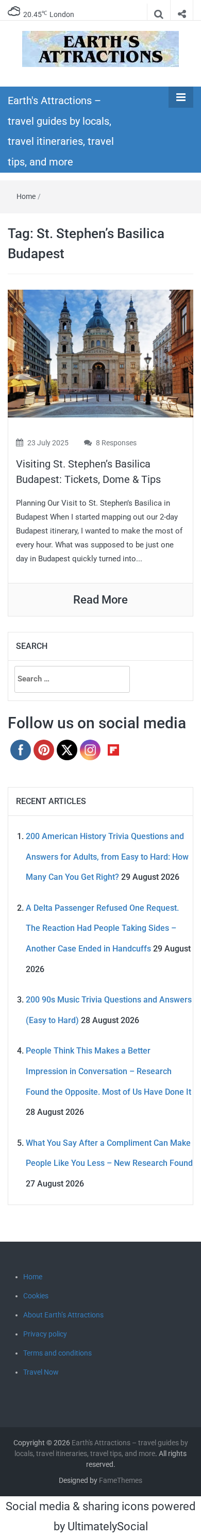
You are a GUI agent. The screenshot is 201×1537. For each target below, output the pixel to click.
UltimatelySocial (108, 1526)
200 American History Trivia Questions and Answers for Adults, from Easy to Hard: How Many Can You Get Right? (107, 856)
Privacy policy (45, 1334)
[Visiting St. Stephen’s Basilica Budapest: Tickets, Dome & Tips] (100, 352)
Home (26, 196)
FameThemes (120, 1480)
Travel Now (41, 1372)
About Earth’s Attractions (63, 1315)
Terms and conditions (57, 1353)
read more (100, 599)
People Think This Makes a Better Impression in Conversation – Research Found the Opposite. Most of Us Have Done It (108, 1071)
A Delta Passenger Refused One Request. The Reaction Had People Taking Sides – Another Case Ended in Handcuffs (102, 928)
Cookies (35, 1296)
